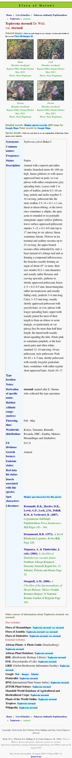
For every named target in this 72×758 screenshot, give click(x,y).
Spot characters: (12, 499)
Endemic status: (11, 463)
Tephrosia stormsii (14, 649)
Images (25, 674)
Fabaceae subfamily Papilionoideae (50, 15)
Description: (13, 165)
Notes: (9, 384)
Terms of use (36, 756)
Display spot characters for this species (43, 496)
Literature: (12, 506)
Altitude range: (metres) (11, 411)
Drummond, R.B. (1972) (38, 534)
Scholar (35, 674)
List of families (23, 15)
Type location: (11, 377)
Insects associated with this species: (12, 485)
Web (17, 674)
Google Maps (12, 128)
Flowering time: (12, 422)
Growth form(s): (10, 454)
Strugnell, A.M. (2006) (37, 581)
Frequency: (13, 155)
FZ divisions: (11, 445)
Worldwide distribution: (13, 432)
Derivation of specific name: (12, 393)
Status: (10, 160)
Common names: (11, 148)
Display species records (35, 125)
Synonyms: (12, 141)
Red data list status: (12, 472)
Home (9, 15)
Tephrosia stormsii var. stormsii (48, 627)
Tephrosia (15, 18)
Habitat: (11, 402)
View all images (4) (23, 36)
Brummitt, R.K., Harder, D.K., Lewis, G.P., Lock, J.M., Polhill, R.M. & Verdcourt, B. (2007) (42, 510)
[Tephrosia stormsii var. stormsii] (20, 49)
